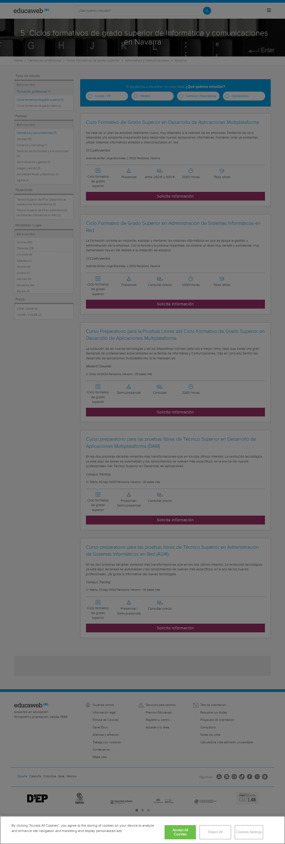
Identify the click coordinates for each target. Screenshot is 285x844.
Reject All (215, 832)
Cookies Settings (249, 832)
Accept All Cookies (180, 832)
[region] (142, 830)
